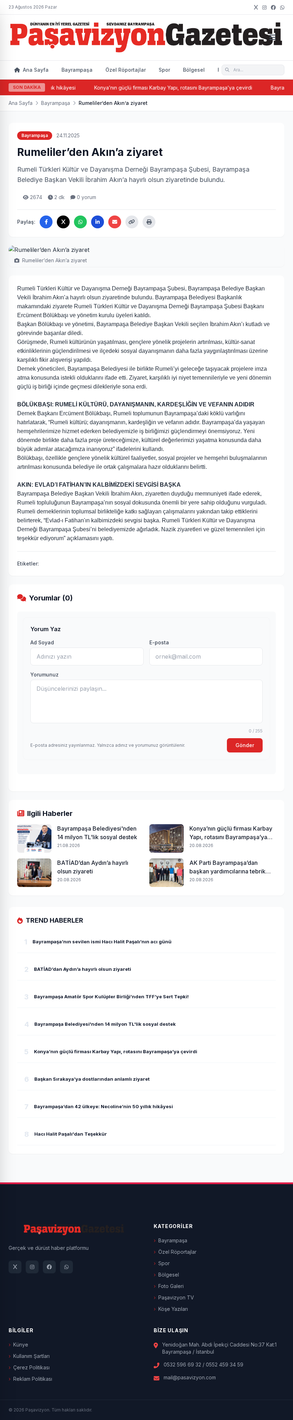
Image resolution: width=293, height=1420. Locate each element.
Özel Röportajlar (125, 70)
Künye (20, 1345)
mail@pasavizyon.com (190, 1377)
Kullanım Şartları (31, 1356)
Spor (164, 70)
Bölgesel (194, 70)
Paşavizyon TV (176, 1297)
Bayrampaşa (77, 70)
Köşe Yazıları (173, 1309)
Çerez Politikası (31, 1367)
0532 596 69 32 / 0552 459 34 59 (203, 1364)
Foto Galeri (171, 1286)
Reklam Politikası (32, 1379)
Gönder (244, 745)
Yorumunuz (44, 674)
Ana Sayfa (35, 70)
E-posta (159, 642)
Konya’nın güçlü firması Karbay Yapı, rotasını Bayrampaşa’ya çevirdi (161, 88)
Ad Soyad (42, 642)
